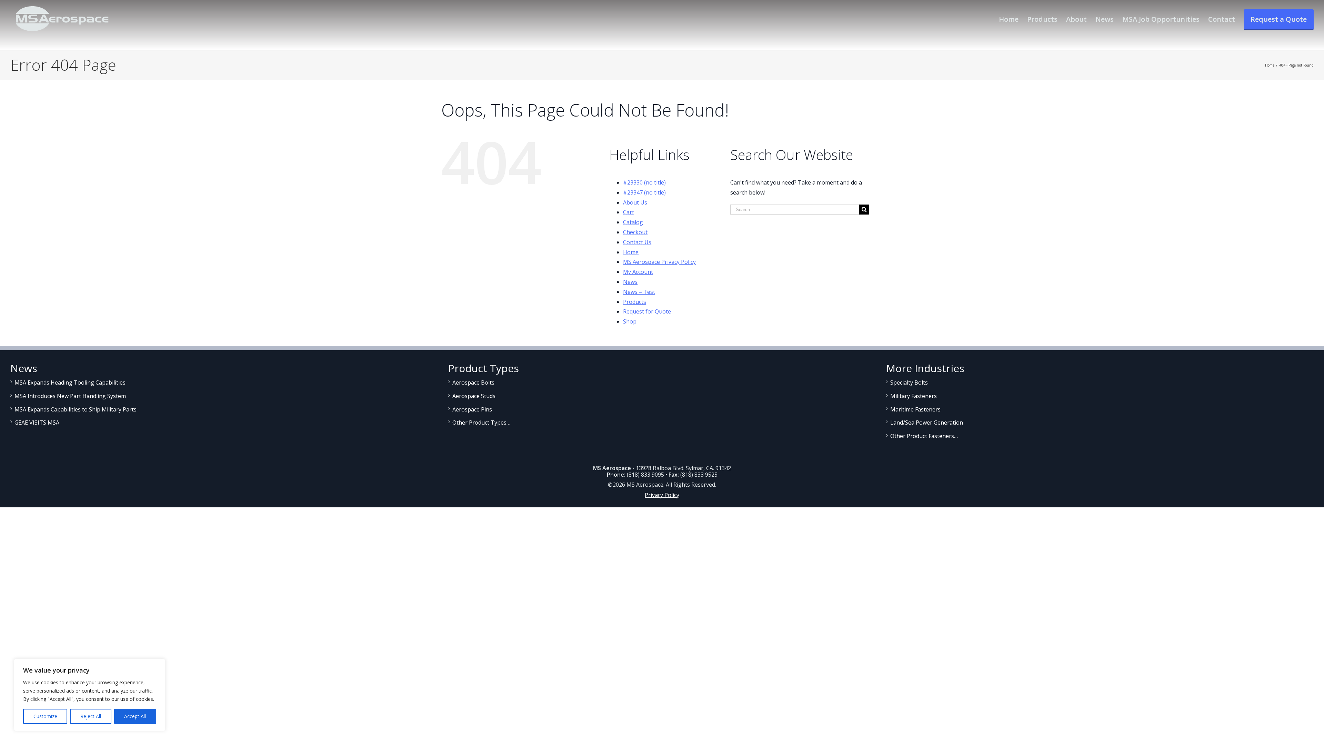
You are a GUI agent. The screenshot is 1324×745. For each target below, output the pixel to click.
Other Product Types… (481, 422)
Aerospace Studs (473, 396)
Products (634, 302)
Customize (45, 716)
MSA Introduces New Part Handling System (70, 396)
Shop (629, 321)
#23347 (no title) (644, 192)
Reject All (90, 716)
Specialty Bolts (909, 382)
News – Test (639, 292)
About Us (635, 202)
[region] (90, 695)
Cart (628, 212)
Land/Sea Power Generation (926, 422)
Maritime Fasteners (915, 409)
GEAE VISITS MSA (36, 422)
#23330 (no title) (644, 182)
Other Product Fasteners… (924, 436)
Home (631, 252)
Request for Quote (647, 311)
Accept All (135, 716)
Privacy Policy (662, 495)
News (630, 282)
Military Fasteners (913, 396)
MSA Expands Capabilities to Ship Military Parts (75, 409)
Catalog (633, 222)
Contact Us (637, 242)
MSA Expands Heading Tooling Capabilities (70, 382)
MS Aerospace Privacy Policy (659, 262)
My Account (638, 272)
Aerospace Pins (472, 409)
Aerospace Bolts (473, 382)
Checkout (635, 232)
